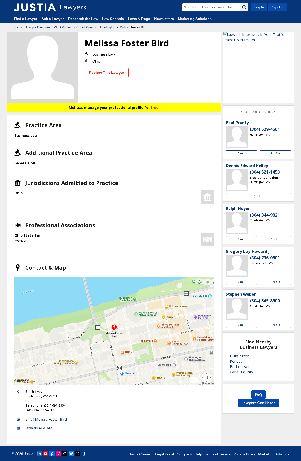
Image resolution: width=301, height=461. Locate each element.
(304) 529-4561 (265, 129)
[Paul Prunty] (237, 137)
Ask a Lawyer (53, 19)
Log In (259, 7)
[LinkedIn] (39, 453)
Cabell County (86, 27)
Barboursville (241, 366)
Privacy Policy (244, 454)
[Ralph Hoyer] (237, 223)
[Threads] (64, 453)
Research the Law (83, 19)
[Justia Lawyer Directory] (35, 7)
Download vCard (38, 428)
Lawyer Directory (38, 27)
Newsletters (164, 19)
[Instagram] (58, 453)
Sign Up (277, 7)
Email (241, 153)
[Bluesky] (71, 453)
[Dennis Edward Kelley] (237, 180)
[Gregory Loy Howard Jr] (237, 266)
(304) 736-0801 (265, 258)
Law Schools (113, 19)
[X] (77, 453)
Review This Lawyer (106, 72)
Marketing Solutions (195, 19)
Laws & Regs (139, 19)
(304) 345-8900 (265, 301)
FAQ (258, 394)
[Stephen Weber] (237, 309)
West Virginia (63, 27)
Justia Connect (140, 454)
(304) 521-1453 (265, 172)
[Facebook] (52, 453)
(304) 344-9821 (265, 215)
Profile (275, 153)
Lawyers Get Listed (259, 402)
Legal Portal (164, 454)
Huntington (107, 27)
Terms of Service (218, 454)
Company (184, 454)
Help (198, 454)
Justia (18, 27)
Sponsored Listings (258, 112)
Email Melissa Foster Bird (46, 419)
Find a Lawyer (25, 19)
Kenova (236, 361)
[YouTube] (45, 453)
